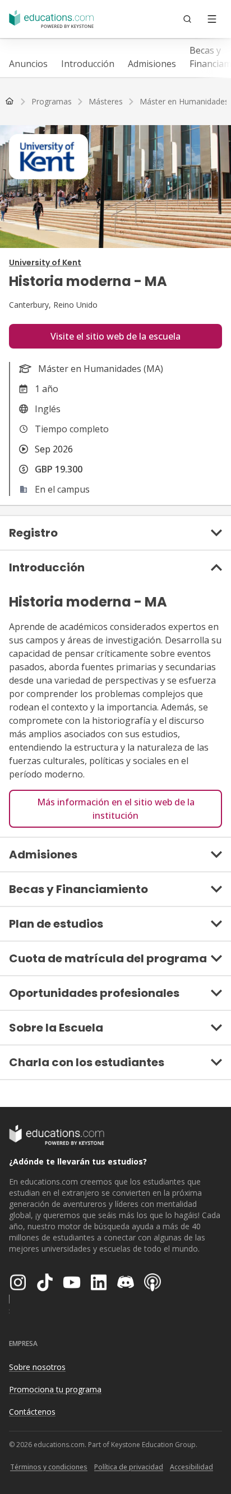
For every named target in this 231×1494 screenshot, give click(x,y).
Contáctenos (32, 1411)
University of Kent (45, 262)
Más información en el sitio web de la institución (116, 809)
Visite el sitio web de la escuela (115, 336)
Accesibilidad (191, 1467)
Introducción (87, 64)
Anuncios (28, 64)
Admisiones (152, 64)
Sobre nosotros (37, 1367)
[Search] (187, 19)
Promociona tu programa (55, 1389)
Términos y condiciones (48, 1467)
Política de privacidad (128, 1467)
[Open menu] (212, 19)
